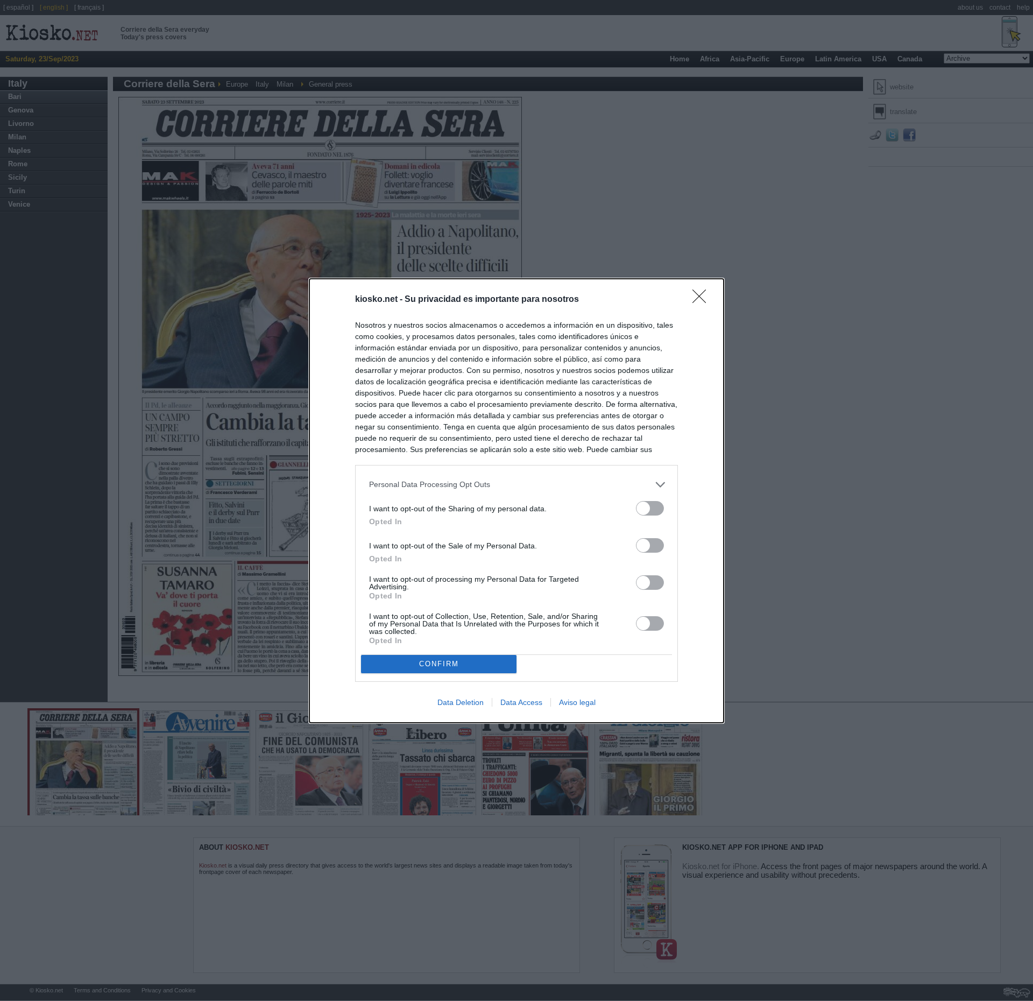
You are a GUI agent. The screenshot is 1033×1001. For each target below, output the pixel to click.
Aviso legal (577, 702)
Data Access (521, 702)
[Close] (702, 300)
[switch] (650, 508)
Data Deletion (460, 702)
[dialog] (516, 501)
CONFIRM (439, 664)
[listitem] (516, 484)
